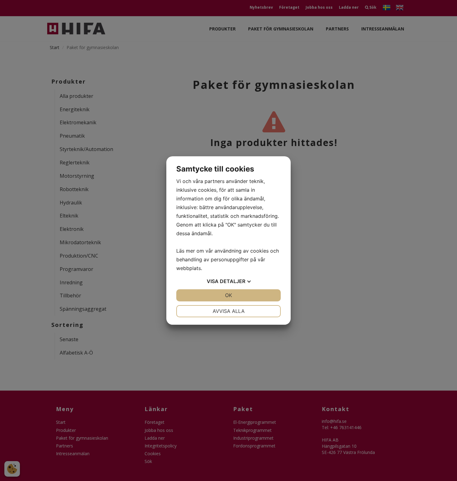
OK (228, 295)
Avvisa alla (229, 311)
